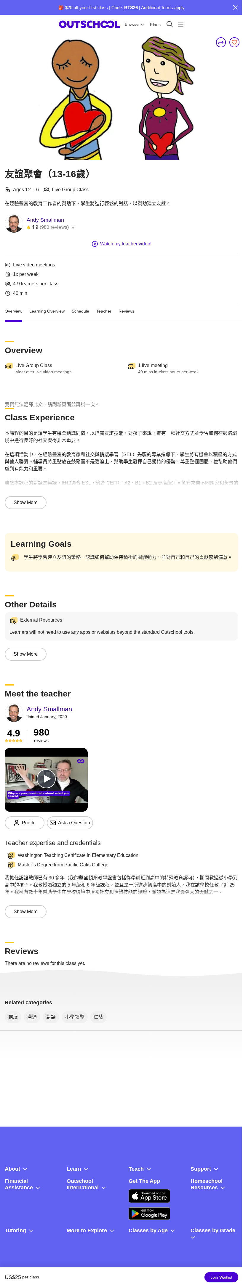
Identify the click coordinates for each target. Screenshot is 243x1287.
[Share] (221, 42)
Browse (132, 24)
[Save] (234, 42)
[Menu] (181, 24)
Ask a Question (74, 822)
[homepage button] (89, 24)
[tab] (13, 311)
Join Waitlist (221, 1277)
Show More (26, 502)
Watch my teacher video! (125, 243)
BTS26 (131, 7)
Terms (167, 7)
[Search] (169, 24)
